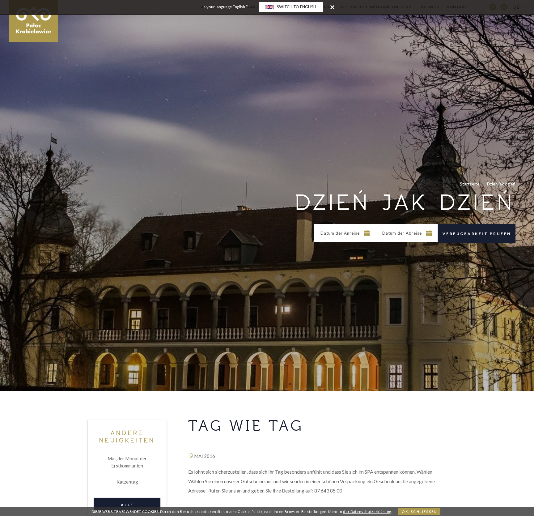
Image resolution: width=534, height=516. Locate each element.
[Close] (332, 7)
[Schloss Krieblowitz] (33, 21)
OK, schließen (419, 512)
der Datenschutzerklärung (367, 512)
